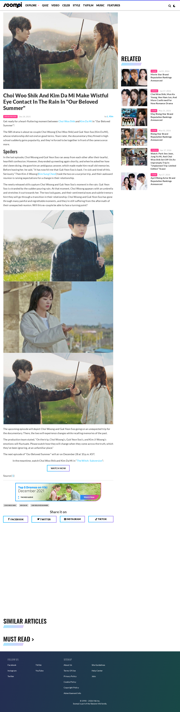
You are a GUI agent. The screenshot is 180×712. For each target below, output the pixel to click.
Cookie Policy (70, 682)
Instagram (73, 519)
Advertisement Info (72, 693)
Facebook (17, 519)
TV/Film (154, 150)
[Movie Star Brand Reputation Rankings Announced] (134, 77)
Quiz (45, 5)
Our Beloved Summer (40, 505)
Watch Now (58, 468)
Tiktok (102, 519)
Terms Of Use (70, 670)
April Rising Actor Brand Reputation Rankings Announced (163, 181)
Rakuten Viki (96, 704)
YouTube (39, 670)
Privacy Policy (70, 676)
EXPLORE (31, 5)
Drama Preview (10, 116)
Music (100, 5)
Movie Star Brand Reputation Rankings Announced (161, 77)
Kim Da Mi (86, 121)
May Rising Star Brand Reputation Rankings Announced (162, 117)
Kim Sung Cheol (47, 173)
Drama (154, 91)
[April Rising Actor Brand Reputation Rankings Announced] (134, 181)
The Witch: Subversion (89, 460)
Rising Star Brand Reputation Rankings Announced (161, 136)
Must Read (16, 638)
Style (76, 5)
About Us (68, 665)
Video (55, 5)
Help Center (97, 670)
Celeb (66, 5)
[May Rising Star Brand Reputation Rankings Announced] (134, 117)
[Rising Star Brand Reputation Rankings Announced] (134, 137)
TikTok (38, 665)
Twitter (45, 519)
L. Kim (110, 116)
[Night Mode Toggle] (174, 6)
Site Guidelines (98, 665)
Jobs (94, 676)
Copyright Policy (71, 687)
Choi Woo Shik (66, 121)
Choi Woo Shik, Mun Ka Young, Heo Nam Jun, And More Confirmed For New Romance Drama (164, 99)
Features (113, 5)
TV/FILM (88, 5)
